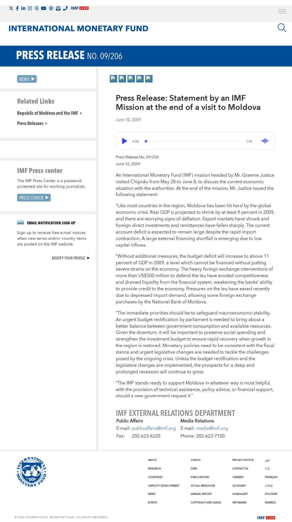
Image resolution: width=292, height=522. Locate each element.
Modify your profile (68, 258)
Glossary (239, 485)
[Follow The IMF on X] (11, 8)
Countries (155, 477)
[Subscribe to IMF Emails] (58, 8)
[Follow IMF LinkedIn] (23, 8)
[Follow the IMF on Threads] (36, 8)
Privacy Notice (243, 460)
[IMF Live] (266, 517)
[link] (113, 78)
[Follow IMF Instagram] (30, 8)
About (152, 460)
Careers (238, 477)
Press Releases (30, 123)
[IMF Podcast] (51, 8)
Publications (200, 477)
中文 (267, 468)
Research (154, 468)
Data (194, 468)
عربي (267, 460)
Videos (195, 460)
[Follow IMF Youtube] (43, 8)
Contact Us (240, 468)
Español (270, 502)
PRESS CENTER (31, 197)
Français (271, 477)
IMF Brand (239, 502)
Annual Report (201, 494)
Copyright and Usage (206, 502)
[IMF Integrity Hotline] (65, 8)
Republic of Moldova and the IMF (47, 112)
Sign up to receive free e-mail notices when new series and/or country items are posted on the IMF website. (51, 238)
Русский (271, 494)
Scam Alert (240, 494)
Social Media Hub (203, 485)
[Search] (282, 27)
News (24, 78)
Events (152, 502)
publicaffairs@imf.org (154, 428)
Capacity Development (163, 485)
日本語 (269, 485)
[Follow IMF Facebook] (17, 8)
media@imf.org (212, 428)
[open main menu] (282, 12)
